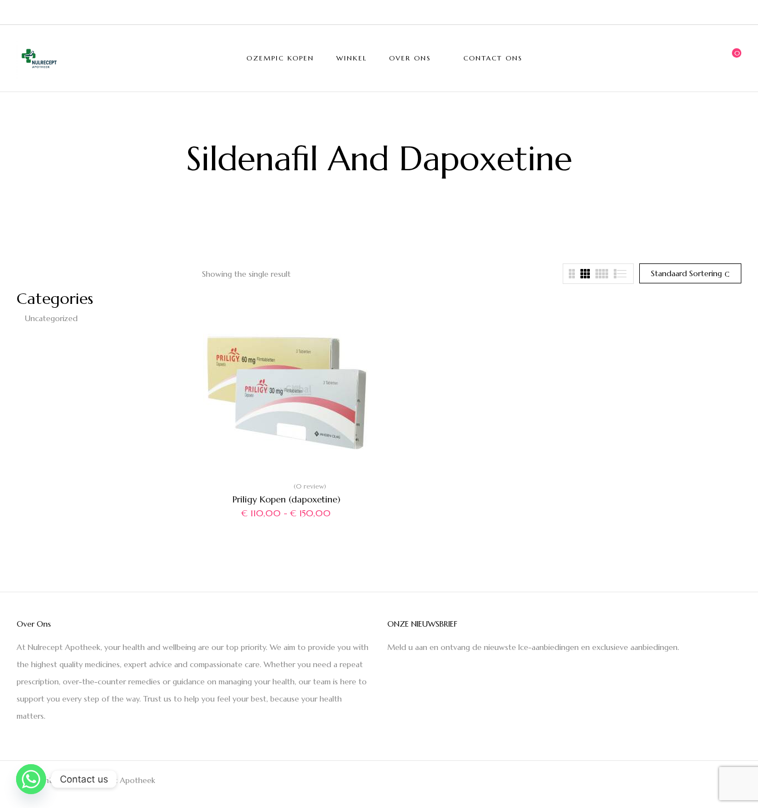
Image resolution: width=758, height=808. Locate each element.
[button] (733, 58)
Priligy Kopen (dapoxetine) (286, 499)
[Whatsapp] (31, 779)
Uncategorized (51, 318)
